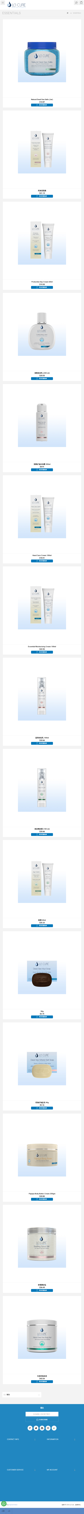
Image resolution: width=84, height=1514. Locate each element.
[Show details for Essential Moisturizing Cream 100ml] (42, 605)
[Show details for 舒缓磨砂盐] (42, 1244)
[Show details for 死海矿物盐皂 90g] (42, 1061)
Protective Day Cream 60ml (42, 282)
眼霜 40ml (42, 920)
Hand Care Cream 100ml (42, 555)
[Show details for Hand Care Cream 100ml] (42, 514)
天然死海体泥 (42, 1376)
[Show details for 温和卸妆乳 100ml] (42, 697)
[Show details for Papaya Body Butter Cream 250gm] (42, 1153)
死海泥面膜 (42, 191)
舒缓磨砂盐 (42, 1285)
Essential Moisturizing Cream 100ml (42, 647)
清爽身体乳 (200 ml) (42, 373)
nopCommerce (13, 1505)
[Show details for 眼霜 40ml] (42, 879)
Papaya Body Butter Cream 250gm (42, 1194)
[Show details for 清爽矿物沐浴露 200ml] (42, 423)
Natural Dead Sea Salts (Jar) (42, 99)
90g (42, 1011)
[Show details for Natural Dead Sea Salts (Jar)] (42, 58)
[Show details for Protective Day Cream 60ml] (42, 241)
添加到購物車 (43, 105)
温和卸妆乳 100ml (42, 738)
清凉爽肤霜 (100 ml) (42, 829)
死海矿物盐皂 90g (42, 1102)
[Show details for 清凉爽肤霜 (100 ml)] (42, 788)
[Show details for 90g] (42, 970)
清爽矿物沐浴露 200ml (42, 464)
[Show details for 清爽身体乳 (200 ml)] (42, 332)
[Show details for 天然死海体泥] (42, 1335)
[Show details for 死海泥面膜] (42, 149)
